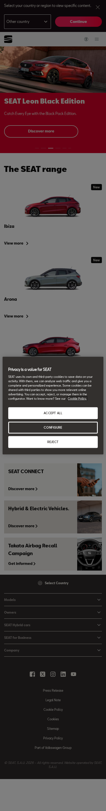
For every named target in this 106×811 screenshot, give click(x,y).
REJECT (52, 442)
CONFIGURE (53, 427)
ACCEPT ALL (53, 413)
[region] (53, 406)
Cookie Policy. (77, 398)
